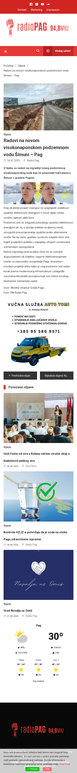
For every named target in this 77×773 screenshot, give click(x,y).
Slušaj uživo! (63, 51)
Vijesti (7, 134)
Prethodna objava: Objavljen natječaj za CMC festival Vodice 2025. (24, 375)
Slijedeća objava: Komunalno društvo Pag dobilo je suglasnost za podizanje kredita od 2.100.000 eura (59, 375)
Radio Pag (33, 160)
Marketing (36, 9)
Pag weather (38, 681)
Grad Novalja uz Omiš (18, 610)
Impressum (53, 9)
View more (64, 764)
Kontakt (22, 9)
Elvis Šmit (31, 466)
